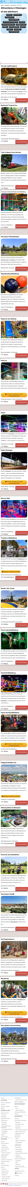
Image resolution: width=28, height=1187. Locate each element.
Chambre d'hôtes (5, 1118)
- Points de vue (5, 1149)
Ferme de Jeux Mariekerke (10, 855)
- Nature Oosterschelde (21, 1129)
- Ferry (16, 1108)
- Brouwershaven (19, 1124)
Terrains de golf (14, 31)
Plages (3, 1141)
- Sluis (16, 1162)
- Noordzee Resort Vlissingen (6, 1126)
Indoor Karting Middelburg (10, 713)
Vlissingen (20, 91)
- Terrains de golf (5, 1176)
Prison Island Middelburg (9, 630)
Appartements (5, 1113)
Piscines (10, 29)
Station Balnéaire (5, 1102)
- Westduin (4, 1133)
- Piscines (3, 1169)
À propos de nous (19, 1171)
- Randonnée (4, 1173)
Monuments (17, 14)
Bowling (22, 22)
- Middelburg (18, 1157)
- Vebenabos (4, 1131)
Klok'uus (4, 360)
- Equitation (4, 1180)
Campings (3, 1116)
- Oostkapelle (18, 1142)
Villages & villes (21, 24)
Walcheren (17, 1136)
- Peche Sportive (5, 1178)
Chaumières (4, 1120)
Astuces (3, 1104)
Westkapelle (14, 921)
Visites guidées (14, 27)
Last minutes (4, 1136)
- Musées (3, 1145)
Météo (2, 1108)
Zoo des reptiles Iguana (9, 66)
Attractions (19, 17)
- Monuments (4, 1147)
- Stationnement (19, 1110)
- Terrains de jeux (5, 1152)
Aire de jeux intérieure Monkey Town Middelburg (13, 191)
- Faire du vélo (5, 1171)
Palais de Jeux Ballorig (8, 319)
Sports (23, 27)
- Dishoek (17, 1155)
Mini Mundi (5, 978)
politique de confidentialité (22, 1183)
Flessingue (11, 433)
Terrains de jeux (14, 19)
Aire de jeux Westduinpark (10, 237)
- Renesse (17, 1122)
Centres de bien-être (8, 24)
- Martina (3, 1115)
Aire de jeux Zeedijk (7, 894)
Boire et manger (19, 1101)
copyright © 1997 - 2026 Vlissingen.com (13, 1185)
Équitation (17, 29)
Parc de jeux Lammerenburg (10, 1025)
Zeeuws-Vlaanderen (20, 1158)
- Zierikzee (17, 1128)
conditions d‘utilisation (13, 1183)
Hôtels (2, 1135)
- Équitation (4, 1174)
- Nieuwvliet (18, 1160)
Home (2, 1098)
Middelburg (21, 559)
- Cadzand (17, 1164)
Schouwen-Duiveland (20, 1120)
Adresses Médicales (20, 1112)
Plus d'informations (21, 100)
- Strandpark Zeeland (6, 1129)
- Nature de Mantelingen (18, 1145)
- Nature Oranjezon (20, 1140)
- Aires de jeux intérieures (5, 1155)
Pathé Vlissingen (6, 450)
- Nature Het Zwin (19, 1166)
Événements (18, 1098)
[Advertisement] (14, 48)
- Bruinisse (18, 1126)
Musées (9, 14)
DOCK (3, 413)
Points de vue (9, 17)
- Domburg (17, 1147)
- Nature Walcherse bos (21, 1153)
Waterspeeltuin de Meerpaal (10, 808)
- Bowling (3, 1158)
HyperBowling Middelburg (10, 274)
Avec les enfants (5, 1106)
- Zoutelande (18, 1151)
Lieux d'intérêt (5, 1143)
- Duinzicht (4, 1122)
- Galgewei (4, 1124)
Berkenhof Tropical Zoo (9, 105)
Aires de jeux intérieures (10, 22)
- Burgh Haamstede (20, 1131)
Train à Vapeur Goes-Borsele (11, 152)
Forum (16, 1114)
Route (16, 1106)
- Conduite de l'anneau (21, 1100)
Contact (17, 1175)
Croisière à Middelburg (9, 538)
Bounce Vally (5, 498)
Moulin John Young (7, 588)
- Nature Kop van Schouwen (19, 1134)
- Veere (17, 1138)
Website (6, 99)
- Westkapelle (18, 1149)
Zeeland (17, 1118)
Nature (5, 27)
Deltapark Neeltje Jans (8, 762)
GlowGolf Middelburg (8, 673)
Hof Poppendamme (7, 939)
